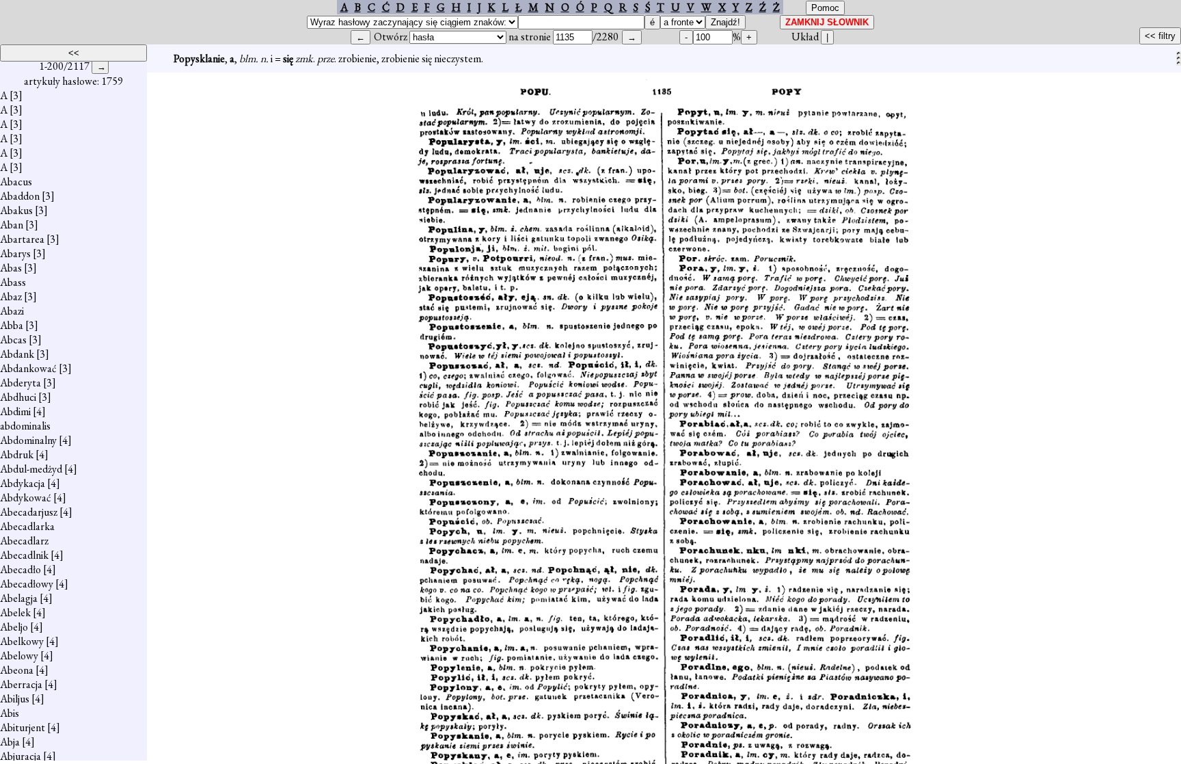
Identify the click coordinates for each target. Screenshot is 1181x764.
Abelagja (19, 598)
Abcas (13, 339)
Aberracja (21, 684)
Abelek (15, 612)
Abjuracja (20, 756)
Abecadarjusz (28, 512)
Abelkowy (22, 641)
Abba (11, 325)
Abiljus (14, 698)
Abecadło (20, 569)
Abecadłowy (26, 584)
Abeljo (14, 627)
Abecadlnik (24, 555)
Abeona (16, 670)
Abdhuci (18, 397)
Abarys (15, 253)
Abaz (11, 296)
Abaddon (20, 196)
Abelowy (19, 655)
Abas (11, 268)
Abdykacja (22, 483)
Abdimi (15, 411)
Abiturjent (22, 727)
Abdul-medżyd (31, 469)
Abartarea (22, 239)
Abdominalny (28, 440)
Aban (11, 225)
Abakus (16, 210)
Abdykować (25, 497)
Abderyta (20, 383)
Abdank (17, 354)
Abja (10, 742)
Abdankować (28, 368)
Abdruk (16, 454)
